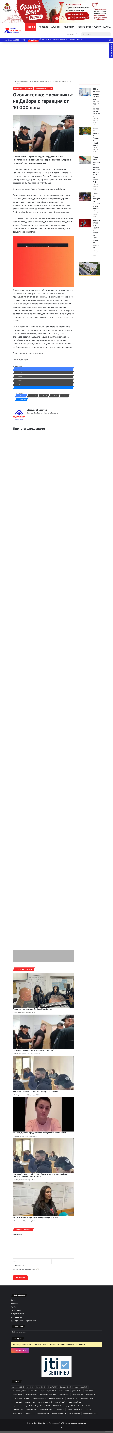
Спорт (60, 1409)
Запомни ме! (19, 1266)
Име (14, 1262)
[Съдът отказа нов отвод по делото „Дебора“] (43, 1032)
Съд (50, 89)
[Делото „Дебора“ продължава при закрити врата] (43, 1199)
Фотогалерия (43, 1413)
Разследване (40, 89)
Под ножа (17, 1409)
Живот (17, 1394)
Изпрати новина (17, 1314)
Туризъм (29, 1413)
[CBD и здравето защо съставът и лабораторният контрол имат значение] (85, 92)
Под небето (84, 1406)
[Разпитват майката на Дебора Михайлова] (43, 990)
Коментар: (17, 1234)
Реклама (14, 1303)
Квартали (72, 1398)
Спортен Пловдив (74, 1409)
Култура (17, 1402)
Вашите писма (80, 1387)
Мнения (30, 1402)
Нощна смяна (74, 1402)
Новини (31, 27)
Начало (17, 81)
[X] (34, 416)
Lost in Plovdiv (94, 27)
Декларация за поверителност (23, 1321)
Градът (77, 1391)
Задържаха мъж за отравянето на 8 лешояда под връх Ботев (62, 39)
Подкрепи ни (16, 1317)
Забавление (31, 1394)
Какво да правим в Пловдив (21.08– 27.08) (96, 137)
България (65, 1387)
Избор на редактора (21, 1398)
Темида (17, 1413)
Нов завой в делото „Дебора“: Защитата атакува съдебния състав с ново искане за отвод (40, 1175)
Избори (90, 1394)
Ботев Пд (52, 1387)
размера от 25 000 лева (24, 183)
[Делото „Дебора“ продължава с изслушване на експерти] (43, 1114)
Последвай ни (20, 1350)
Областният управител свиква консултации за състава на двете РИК (96, 169)
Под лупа (70, 1406)
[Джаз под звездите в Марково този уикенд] (85, 196)
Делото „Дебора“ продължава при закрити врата (35, 1217)
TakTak (13, 1307)
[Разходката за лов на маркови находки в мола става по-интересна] (85, 223)
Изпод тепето (39, 1398)
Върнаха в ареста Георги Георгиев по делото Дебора (39, 189)
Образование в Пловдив (22, 1406)
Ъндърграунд (74, 1413)
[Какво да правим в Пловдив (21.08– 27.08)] (85, 131)
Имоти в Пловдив (56, 1398)
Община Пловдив (42, 1406)
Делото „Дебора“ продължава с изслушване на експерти (39, 1133)
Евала (89, 1391)
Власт (34, 1391)
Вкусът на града (19, 1391)
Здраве (81, 27)
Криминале (87, 1398)
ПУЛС (57, 1406)
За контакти (16, 1310)
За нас (13, 1300)
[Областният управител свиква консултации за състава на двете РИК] (85, 160)
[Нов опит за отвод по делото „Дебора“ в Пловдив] (43, 1073)
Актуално (24, 81)
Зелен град (77, 1394)
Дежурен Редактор (37, 410)
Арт (30, 1387)
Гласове (64, 1391)
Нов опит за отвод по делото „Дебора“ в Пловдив (35, 1091)
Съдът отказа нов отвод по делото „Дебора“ (33, 1050)
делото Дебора (20, 359)
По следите (31, 1409)
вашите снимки (90, 1413)
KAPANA (107, 27)
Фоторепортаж (59, 1413)
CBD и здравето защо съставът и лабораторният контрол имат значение (96, 102)
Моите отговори (45, 1402)
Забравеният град (48, 1394)
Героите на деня (48, 1391)
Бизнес (40, 1387)
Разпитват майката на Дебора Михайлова (32, 1009)
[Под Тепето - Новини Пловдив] (13, 30)
